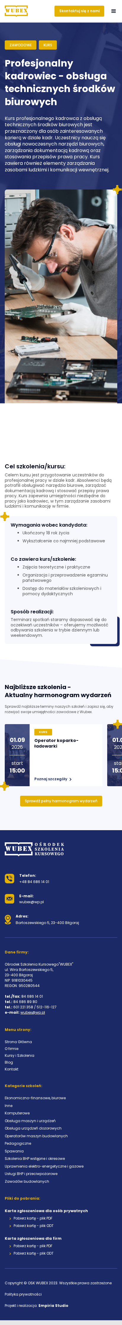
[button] (113, 11)
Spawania (14, 1151)
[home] (16, 11)
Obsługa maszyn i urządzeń (30, 1121)
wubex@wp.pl (32, 1012)
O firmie (11, 1048)
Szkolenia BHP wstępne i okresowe (35, 1158)
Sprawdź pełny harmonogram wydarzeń (61, 800)
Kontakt (11, 1069)
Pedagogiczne (18, 1143)
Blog (9, 1062)
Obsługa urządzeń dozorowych (33, 1128)
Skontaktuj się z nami (79, 10)
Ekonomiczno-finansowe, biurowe (35, 1098)
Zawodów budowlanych (27, 1181)
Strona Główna (18, 1042)
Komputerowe (17, 1113)
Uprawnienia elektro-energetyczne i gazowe (44, 1166)
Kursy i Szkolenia (19, 1055)
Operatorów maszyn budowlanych (36, 1136)
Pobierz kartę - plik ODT (34, 1225)
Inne (8, 1105)
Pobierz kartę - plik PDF (33, 1218)
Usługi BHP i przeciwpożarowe (31, 1173)
